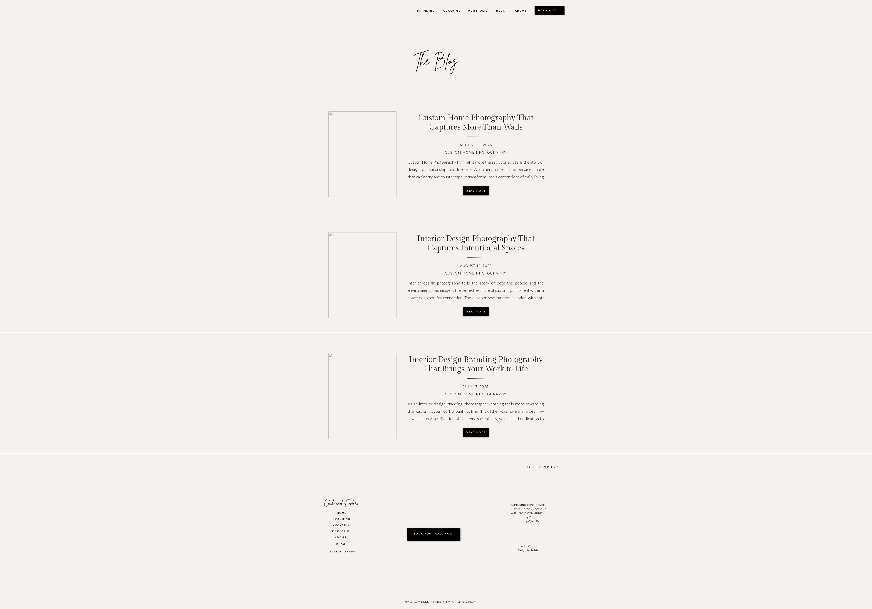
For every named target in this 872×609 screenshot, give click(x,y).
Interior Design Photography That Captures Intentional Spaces (476, 243)
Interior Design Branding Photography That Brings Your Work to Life (476, 364)
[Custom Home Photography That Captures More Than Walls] (362, 154)
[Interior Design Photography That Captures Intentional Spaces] (362, 275)
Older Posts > (542, 467)
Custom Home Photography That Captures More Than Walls (475, 122)
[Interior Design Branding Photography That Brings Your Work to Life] (362, 396)
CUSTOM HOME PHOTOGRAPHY (475, 152)
